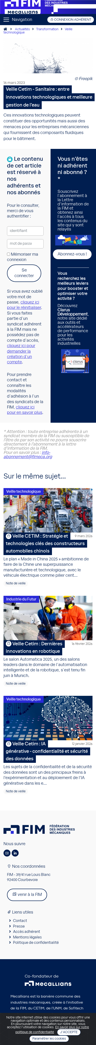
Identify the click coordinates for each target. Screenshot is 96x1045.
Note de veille (16, 583)
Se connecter (24, 273)
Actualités (22, 29)
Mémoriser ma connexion (22, 257)
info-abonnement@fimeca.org (27, 455)
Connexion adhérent (72, 19)
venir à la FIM (29, 895)
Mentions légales (27, 937)
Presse (19, 926)
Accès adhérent (26, 932)
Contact (20, 921)
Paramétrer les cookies (49, 1038)
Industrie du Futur (21, 599)
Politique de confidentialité (36, 943)
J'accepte (69, 1032)
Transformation (47, 29)
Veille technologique (23, 491)
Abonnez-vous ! (72, 254)
